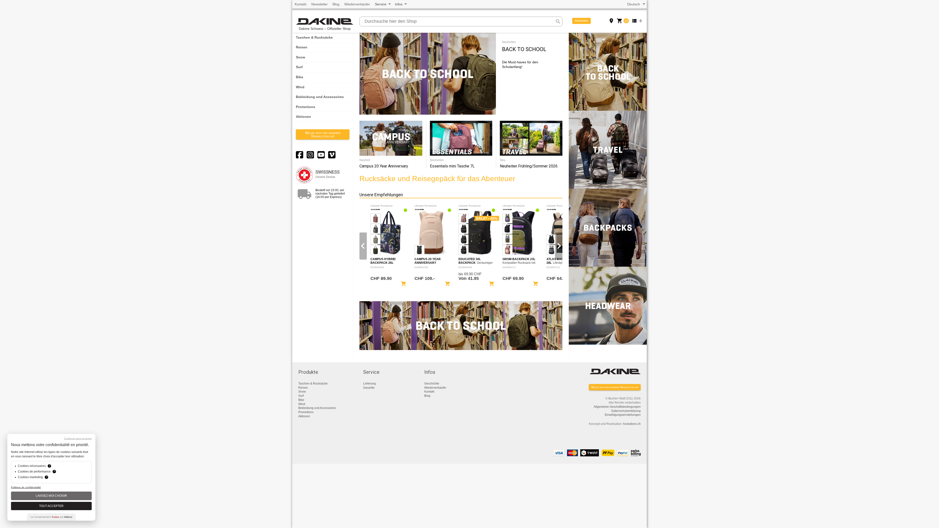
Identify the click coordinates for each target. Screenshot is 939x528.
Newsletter (319, 4)
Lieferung (369, 383)
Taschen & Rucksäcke (314, 37)
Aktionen (303, 117)
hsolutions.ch (632, 424)
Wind (300, 87)
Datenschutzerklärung (626, 411)
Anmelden (581, 20)
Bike (299, 77)
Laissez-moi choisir (51, 495)
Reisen (301, 47)
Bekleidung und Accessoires (320, 97)
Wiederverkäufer (357, 4)
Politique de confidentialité (26, 487)
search (558, 21)
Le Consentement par (51, 517)
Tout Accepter (51, 506)
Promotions (305, 107)
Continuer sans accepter (78, 438)
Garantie (369, 387)
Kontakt (300, 4)
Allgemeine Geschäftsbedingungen (617, 406)
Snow (300, 57)
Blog (336, 4)
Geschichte (431, 383)
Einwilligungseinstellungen (623, 415)
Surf (299, 67)
